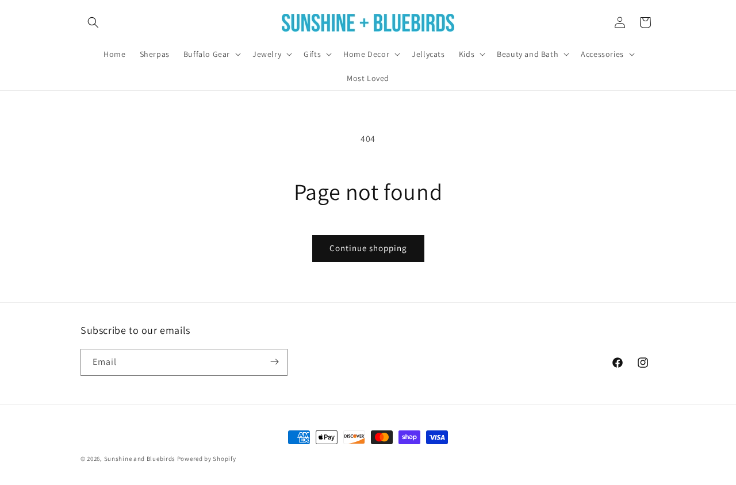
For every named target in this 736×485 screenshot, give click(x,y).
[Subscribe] (274, 361)
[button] (93, 22)
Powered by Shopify (206, 459)
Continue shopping (368, 247)
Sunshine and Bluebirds (140, 459)
